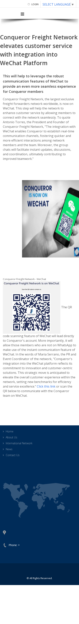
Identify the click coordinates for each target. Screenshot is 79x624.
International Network (19, 443)
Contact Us (13, 455)
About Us (11, 437)
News (9, 449)
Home (9, 431)
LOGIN (35, 4)
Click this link (46, 386)
